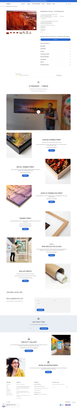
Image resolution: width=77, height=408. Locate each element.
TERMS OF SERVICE (9, 394)
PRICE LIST (8, 388)
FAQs (7, 387)
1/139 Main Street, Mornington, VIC (39, 386)
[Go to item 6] (23, 32)
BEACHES (3, 6)
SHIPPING (7, 391)
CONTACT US (8, 384)
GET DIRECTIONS (29, 350)
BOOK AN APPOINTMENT (36, 3)
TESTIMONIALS (8, 390)
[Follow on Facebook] (6, 402)
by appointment (35, 347)
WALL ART (23, 3)
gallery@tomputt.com (37, 392)
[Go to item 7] (27, 32)
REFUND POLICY (9, 393)
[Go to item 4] (17, 32)
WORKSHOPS (49, 3)
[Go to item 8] (30, 32)
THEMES (28, 3)
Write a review (59, 75)
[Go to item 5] (20, 33)
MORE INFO (51, 150)
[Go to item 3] (14, 32)
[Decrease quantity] (41, 34)
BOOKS (43, 3)
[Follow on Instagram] (9, 402)
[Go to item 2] (11, 32)
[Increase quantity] (46, 34)
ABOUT (53, 3)
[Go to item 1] (7, 33)
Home (1, 6)
